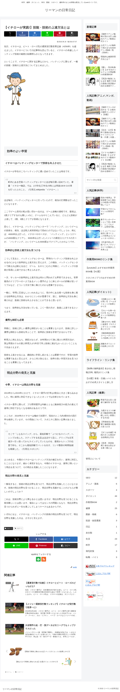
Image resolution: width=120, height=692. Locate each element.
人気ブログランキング (105, 566)
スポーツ (9, 528)
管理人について (93, 459)
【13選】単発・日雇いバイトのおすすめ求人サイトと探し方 (101, 380)
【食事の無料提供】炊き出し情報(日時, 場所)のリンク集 (100, 370)
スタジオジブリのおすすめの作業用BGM (100, 280)
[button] (72, 34)
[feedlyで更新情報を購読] (38, 559)
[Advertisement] (41, 126)
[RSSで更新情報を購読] (43, 559)
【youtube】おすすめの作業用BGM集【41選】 (100, 270)
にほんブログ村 (103, 573)
